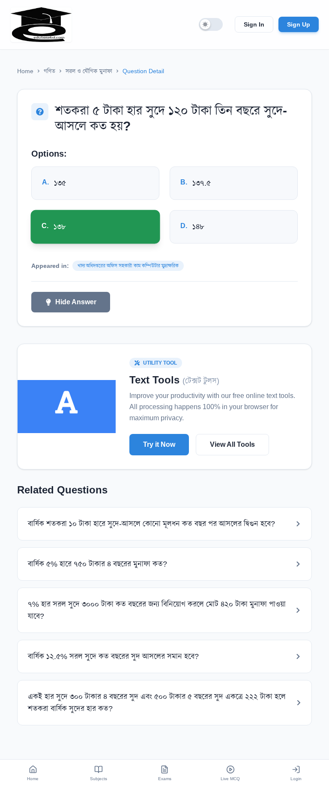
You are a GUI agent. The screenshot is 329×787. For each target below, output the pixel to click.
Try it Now (159, 444)
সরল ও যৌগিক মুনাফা (89, 71)
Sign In (254, 24)
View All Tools (232, 444)
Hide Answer (75, 302)
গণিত (49, 71)
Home (25, 71)
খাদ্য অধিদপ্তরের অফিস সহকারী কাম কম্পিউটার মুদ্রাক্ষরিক (128, 266)
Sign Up (298, 24)
